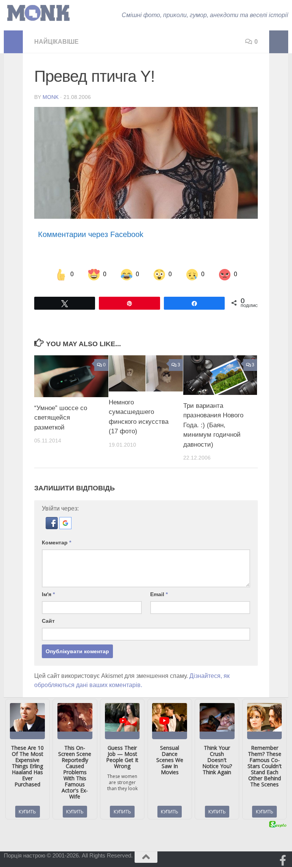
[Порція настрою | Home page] (38, 13)
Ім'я (48, 594)
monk (51, 97)
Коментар (56, 542)
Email (159, 594)
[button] (52, 527)
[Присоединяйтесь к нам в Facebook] (283, 860)
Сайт (48, 621)
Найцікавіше (56, 41)
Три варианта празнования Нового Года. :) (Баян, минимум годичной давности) (213, 425)
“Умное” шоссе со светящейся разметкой (60, 417)
